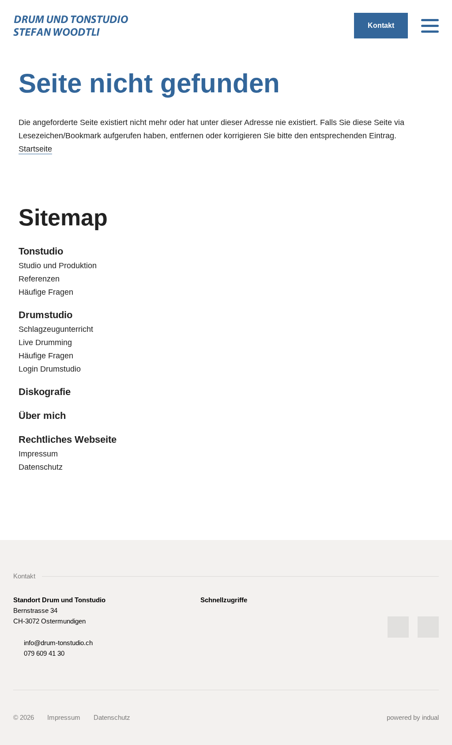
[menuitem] (226, 251)
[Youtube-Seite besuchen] (428, 627)
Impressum (38, 453)
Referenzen (39, 278)
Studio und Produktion (58, 265)
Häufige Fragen (46, 292)
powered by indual (413, 717)
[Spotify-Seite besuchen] (398, 627)
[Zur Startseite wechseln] (70, 25)
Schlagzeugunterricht (56, 329)
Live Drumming (45, 342)
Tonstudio (41, 251)
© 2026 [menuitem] (23, 717)
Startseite (35, 148)
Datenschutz (41, 467)
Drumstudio (45, 314)
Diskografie (45, 391)
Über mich (42, 415)
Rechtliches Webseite (68, 439)
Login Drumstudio (50, 369)
